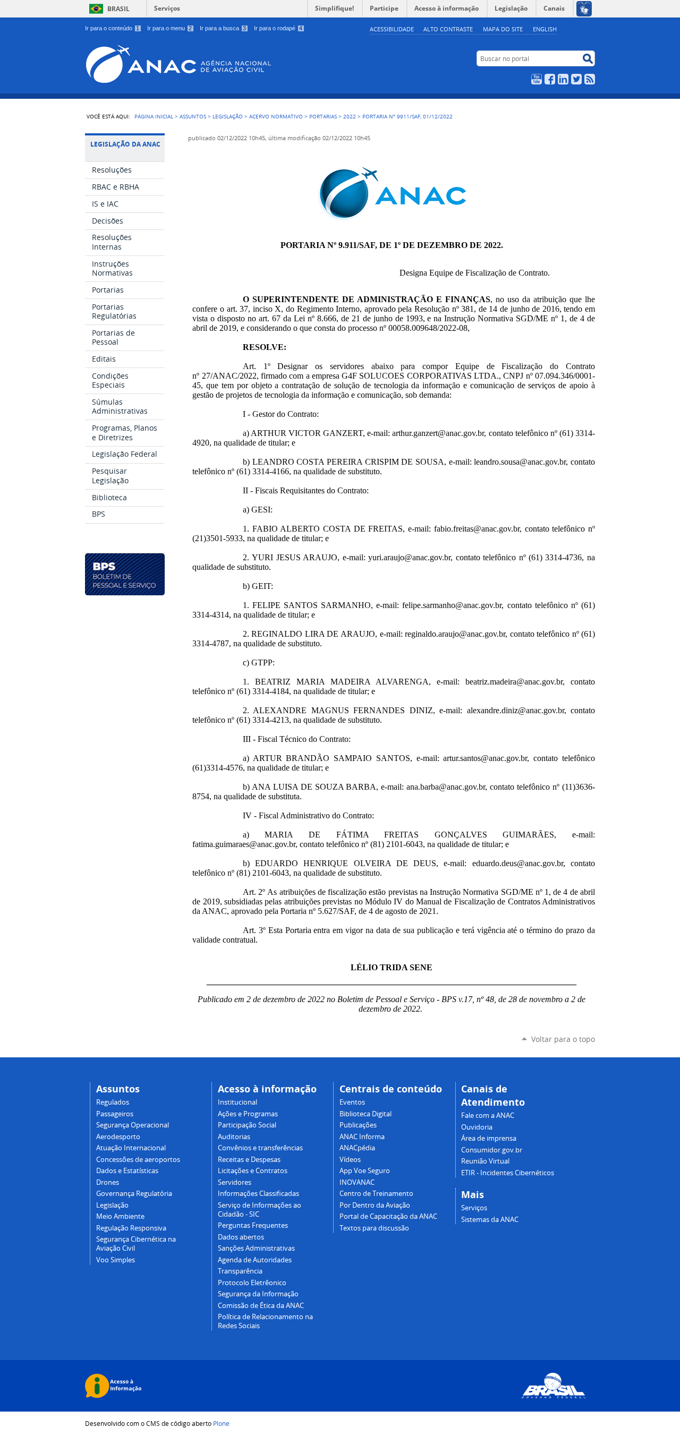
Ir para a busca (223, 28)
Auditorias (234, 1136)
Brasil (118, 8)
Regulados (112, 1102)
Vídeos (350, 1159)
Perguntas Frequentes (253, 1225)
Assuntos (193, 116)
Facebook (550, 79)
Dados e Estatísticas (127, 1170)
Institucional (237, 1102)
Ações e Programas (248, 1113)
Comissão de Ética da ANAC (261, 1305)
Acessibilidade (392, 29)
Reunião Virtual (485, 1161)
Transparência (240, 1271)
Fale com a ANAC (487, 1115)
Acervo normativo (276, 116)
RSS (589, 79)
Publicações (358, 1125)
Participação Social (247, 1125)
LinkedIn (563, 79)
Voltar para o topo (563, 1039)
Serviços (167, 8)
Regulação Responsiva (131, 1228)
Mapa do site (503, 29)
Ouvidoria (476, 1127)
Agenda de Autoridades (255, 1259)
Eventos (352, 1102)
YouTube (536, 79)
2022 (349, 116)
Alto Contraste (448, 29)
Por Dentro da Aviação (374, 1205)
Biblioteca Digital (365, 1113)
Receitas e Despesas (249, 1159)
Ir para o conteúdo (112, 28)
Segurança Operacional (132, 1125)
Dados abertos (241, 1237)
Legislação (227, 116)
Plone (221, 1423)
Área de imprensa (488, 1138)
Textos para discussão (374, 1228)
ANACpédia (357, 1147)
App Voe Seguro (364, 1170)
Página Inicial (153, 116)
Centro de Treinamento (376, 1193)
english (545, 29)
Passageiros (114, 1113)
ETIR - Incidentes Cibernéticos (507, 1172)
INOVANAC (357, 1182)
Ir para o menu (169, 28)
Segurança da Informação (258, 1293)
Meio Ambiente (120, 1216)
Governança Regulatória (134, 1193)
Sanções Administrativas (256, 1248)
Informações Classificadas (258, 1193)
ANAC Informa (362, 1136)
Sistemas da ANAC (489, 1219)
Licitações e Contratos (252, 1170)
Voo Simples (115, 1259)
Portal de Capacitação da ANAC (388, 1216)
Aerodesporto (118, 1136)
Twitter (576, 79)
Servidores (234, 1182)
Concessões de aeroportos (138, 1159)
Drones (107, 1182)
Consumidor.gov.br (491, 1150)
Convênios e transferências (260, 1147)
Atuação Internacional (131, 1147)
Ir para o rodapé (278, 28)
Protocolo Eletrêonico (252, 1282)
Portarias (323, 116)
